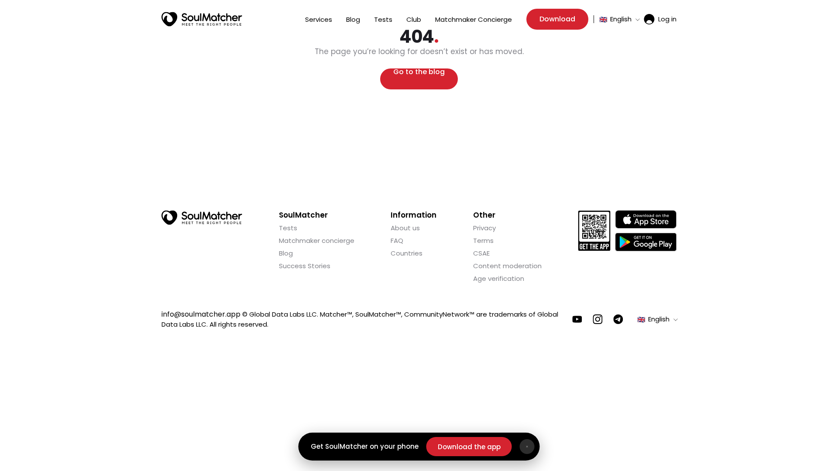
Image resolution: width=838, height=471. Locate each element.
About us (405, 227)
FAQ (397, 240)
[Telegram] (618, 319)
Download (557, 19)
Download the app (469, 446)
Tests (383, 19)
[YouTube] (577, 319)
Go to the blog (419, 72)
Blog (353, 19)
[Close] (527, 446)
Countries (406, 253)
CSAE (481, 253)
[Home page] (201, 19)
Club (413, 19)
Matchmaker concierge (316, 240)
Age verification (498, 278)
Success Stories (304, 265)
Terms (483, 240)
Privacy (484, 227)
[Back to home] (201, 217)
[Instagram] (598, 319)
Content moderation (507, 265)
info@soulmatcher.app (200, 314)
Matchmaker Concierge (473, 19)
